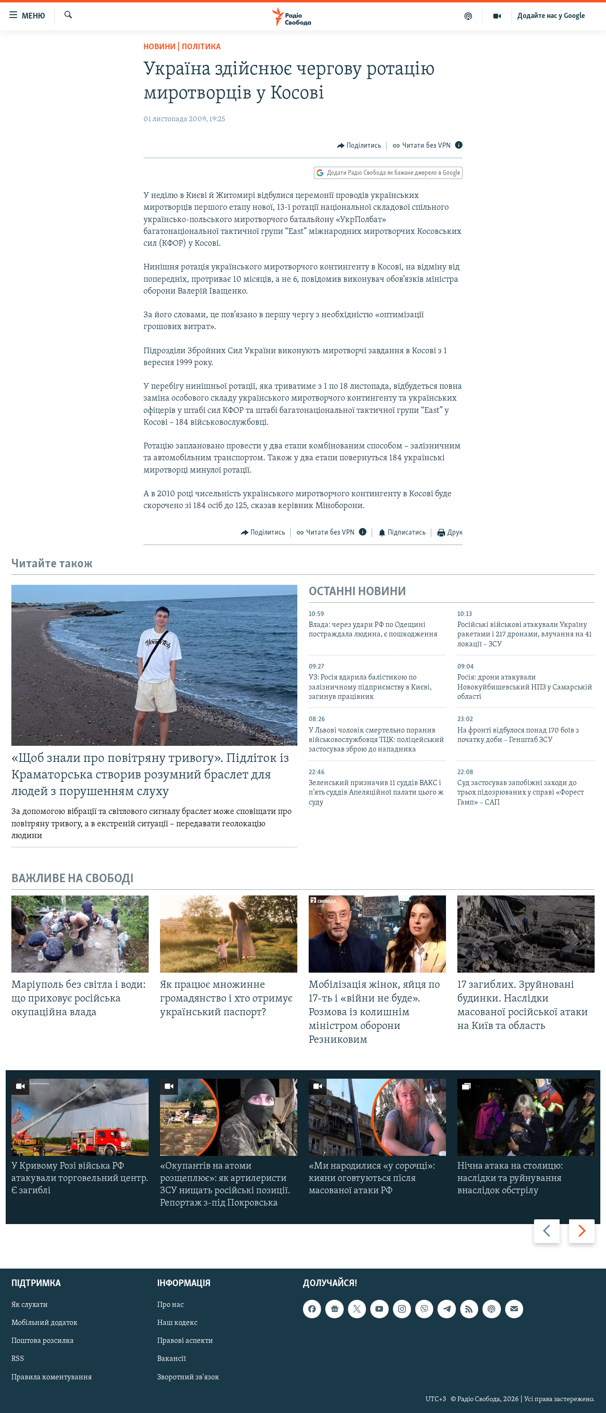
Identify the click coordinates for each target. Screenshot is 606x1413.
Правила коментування (51, 1377)
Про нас (170, 1305)
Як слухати (29, 1305)
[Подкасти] (468, 16)
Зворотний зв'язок (188, 1377)
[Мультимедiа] (497, 16)
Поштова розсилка (42, 1341)
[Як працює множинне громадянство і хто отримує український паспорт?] (228, 934)
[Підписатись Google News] (334, 1309)
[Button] (359, 146)
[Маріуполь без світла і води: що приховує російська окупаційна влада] (80, 934)
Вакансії (171, 1359)
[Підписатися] (514, 1309)
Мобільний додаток (44, 1323)
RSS (17, 1359)
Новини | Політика (182, 47)
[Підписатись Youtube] (379, 1309)
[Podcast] (491, 1309)
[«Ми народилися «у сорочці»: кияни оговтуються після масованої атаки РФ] (377, 1117)
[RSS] (469, 1309)
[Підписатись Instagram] (402, 1309)
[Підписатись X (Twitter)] (357, 1309)
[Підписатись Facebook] (312, 1309)
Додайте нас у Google (551, 16)
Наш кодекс (177, 1323)
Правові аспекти (185, 1341)
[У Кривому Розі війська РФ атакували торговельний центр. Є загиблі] (80, 1117)
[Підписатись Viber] (424, 1309)
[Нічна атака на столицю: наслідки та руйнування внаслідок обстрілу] (526, 1117)
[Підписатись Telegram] (446, 1309)
